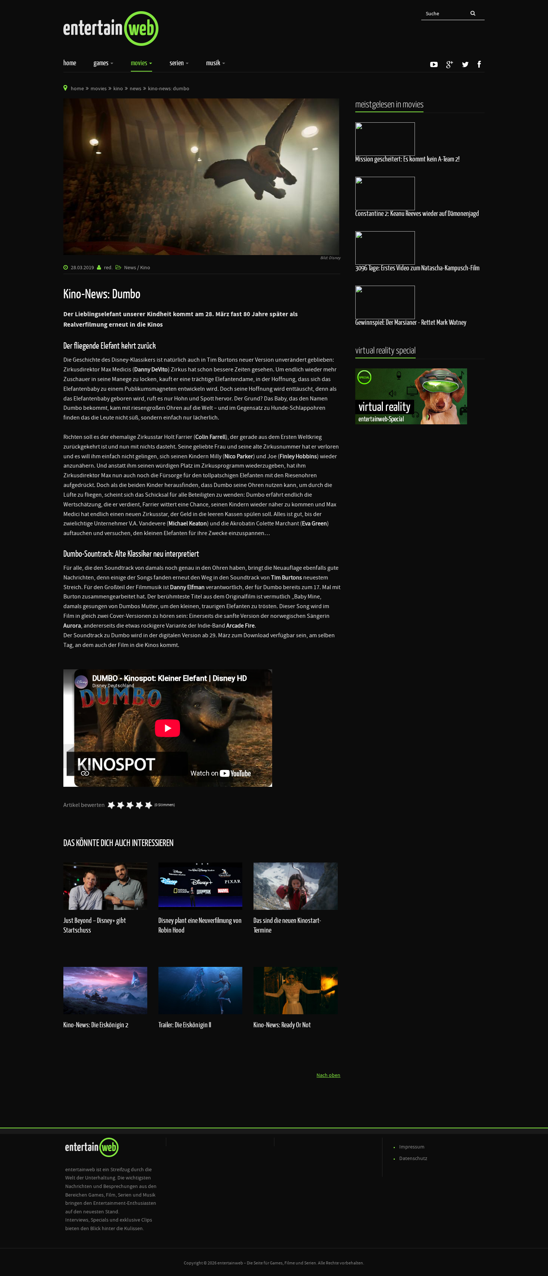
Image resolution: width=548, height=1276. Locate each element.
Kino (118, 88)
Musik (213, 62)
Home (69, 62)
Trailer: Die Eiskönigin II (184, 1024)
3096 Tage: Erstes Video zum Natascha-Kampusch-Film (417, 267)
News (135, 88)
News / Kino (137, 267)
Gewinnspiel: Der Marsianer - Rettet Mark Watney (410, 322)
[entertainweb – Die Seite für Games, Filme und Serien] (110, 28)
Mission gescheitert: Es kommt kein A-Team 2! (407, 158)
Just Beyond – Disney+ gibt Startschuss (94, 925)
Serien (177, 62)
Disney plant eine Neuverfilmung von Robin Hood (200, 925)
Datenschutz (413, 1158)
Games (102, 62)
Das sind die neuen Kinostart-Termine (287, 925)
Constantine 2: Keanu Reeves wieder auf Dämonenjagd (417, 213)
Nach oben (328, 1075)
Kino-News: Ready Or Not (282, 1024)
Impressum (412, 1147)
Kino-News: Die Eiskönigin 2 (95, 1024)
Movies (139, 62)
